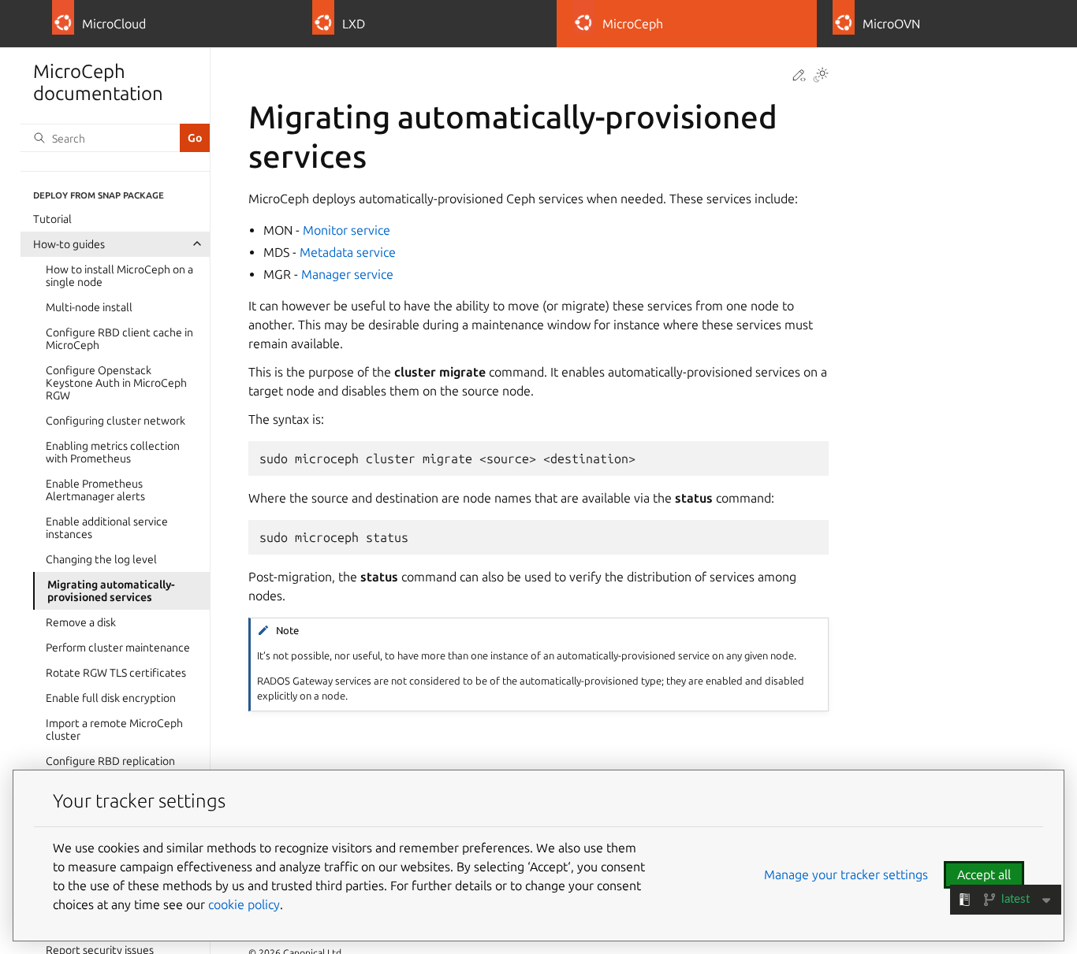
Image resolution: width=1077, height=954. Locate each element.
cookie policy (244, 904)
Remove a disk (81, 621)
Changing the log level (101, 558)
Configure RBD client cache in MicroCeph (119, 338)
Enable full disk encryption (111, 697)
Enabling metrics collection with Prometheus (113, 451)
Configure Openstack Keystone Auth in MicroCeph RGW (116, 382)
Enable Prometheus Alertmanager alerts (95, 489)
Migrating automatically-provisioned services (111, 590)
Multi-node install (89, 306)
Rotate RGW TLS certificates (116, 672)
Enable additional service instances (107, 527)
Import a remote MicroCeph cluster (114, 728)
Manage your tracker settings (846, 874)
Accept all (984, 874)
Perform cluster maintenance (118, 646)
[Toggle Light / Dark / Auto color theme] (821, 76)
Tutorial (52, 218)
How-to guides (69, 243)
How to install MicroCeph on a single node (119, 275)
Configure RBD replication (110, 760)
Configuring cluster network (115, 420)
